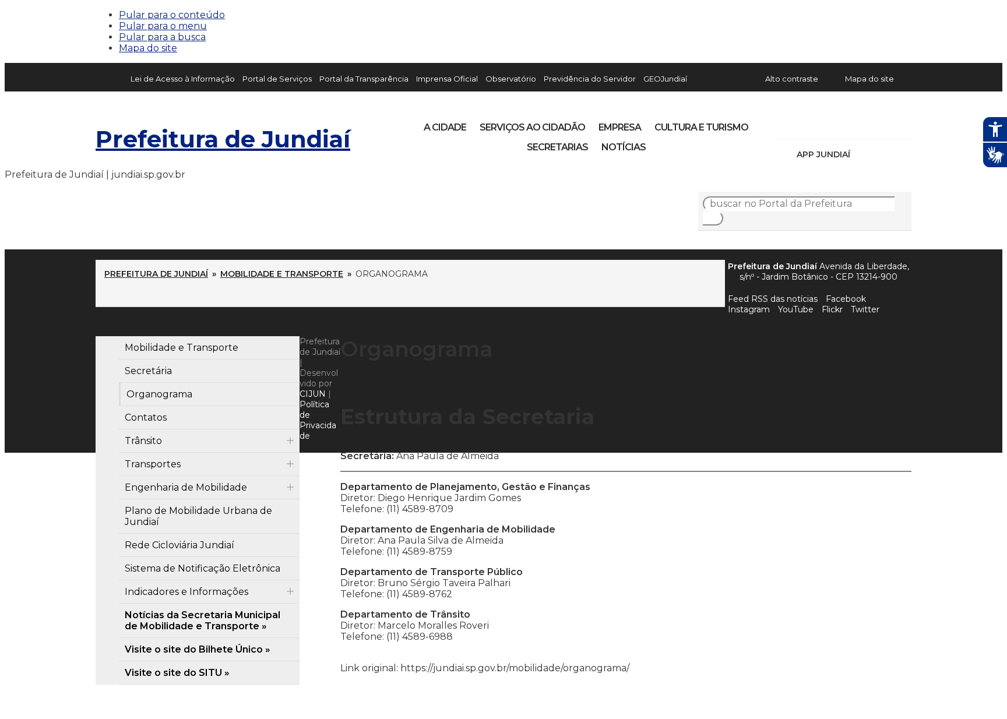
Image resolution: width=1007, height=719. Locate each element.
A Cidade (445, 127)
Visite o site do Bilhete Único (194, 649)
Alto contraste (791, 78)
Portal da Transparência (364, 78)
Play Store (883, 154)
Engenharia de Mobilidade (186, 487)
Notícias (623, 147)
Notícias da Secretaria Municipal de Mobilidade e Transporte (202, 620)
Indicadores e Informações (186, 591)
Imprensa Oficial (447, 78)
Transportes (153, 464)
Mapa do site (148, 48)
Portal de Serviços (277, 78)
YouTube (845, 124)
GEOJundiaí (665, 78)
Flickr (885, 124)
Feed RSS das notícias (773, 299)
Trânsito (143, 440)
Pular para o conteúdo (172, 14)
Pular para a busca (162, 37)
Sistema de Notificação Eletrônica (202, 568)
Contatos (146, 417)
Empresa (619, 127)
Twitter (865, 309)
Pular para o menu (163, 25)
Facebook (846, 299)
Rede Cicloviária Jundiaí (179, 545)
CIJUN (313, 394)
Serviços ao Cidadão (532, 127)
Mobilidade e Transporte (281, 274)
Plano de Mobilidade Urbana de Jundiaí (198, 516)
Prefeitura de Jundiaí (223, 139)
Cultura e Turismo (701, 127)
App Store (863, 154)
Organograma (159, 394)
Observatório (510, 78)
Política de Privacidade (318, 420)
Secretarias (557, 147)
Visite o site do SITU (173, 672)
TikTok (825, 124)
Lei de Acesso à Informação (183, 78)
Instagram (805, 124)
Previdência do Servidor (590, 78)
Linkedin (865, 124)
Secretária (148, 370)
